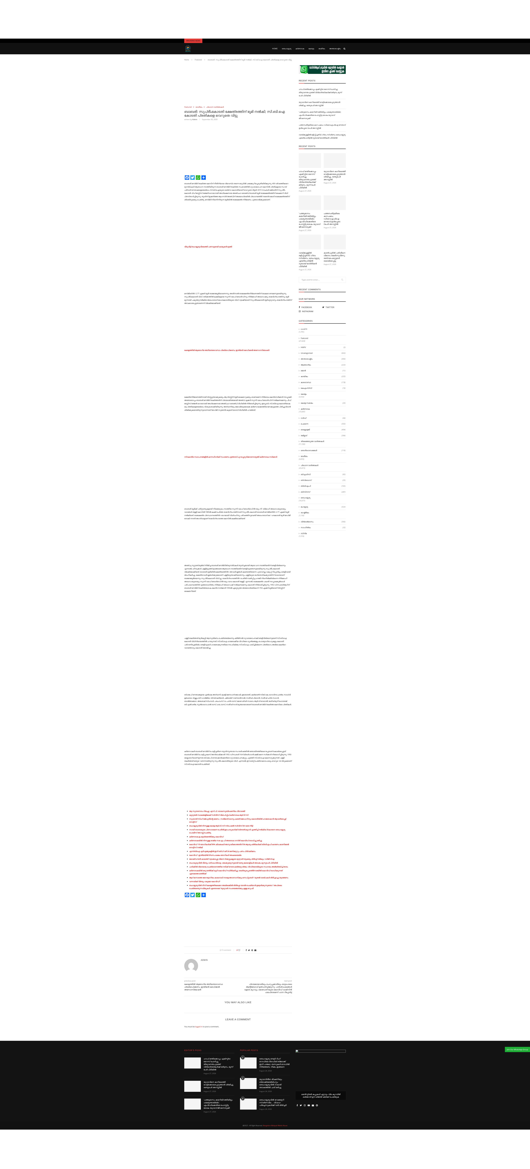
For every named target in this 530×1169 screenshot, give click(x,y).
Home (275, 49)
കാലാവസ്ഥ (323, 382)
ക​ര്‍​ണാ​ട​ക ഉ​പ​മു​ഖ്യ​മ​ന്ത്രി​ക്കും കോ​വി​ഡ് (206, 836)
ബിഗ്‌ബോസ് (323, 480)
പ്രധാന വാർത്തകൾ (215, 107)
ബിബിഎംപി (323, 486)
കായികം (323, 376)
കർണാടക (300, 49)
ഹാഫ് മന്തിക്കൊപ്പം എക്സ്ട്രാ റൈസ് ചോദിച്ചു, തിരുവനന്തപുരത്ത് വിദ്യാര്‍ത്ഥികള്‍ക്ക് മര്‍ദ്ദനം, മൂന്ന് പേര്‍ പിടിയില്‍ (320, 92)
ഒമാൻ (323, 370)
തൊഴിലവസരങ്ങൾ (323, 450)
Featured (198, 60)
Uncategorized (323, 353)
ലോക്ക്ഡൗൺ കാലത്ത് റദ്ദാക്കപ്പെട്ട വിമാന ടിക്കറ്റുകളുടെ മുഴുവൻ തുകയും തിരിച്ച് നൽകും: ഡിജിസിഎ (231, 859)
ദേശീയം (322, 49)
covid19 (304, 329)
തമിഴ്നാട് (323, 435)
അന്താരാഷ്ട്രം (335, 49)
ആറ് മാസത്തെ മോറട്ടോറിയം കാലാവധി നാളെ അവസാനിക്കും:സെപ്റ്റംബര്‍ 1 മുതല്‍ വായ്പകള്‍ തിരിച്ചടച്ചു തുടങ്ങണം (238, 877)
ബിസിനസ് (323, 492)
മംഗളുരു (323, 507)
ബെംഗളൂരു (286, 49)
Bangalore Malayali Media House (275, 1125)
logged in (198, 1026)
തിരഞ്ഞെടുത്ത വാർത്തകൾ (312, 441)
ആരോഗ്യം (323, 365)
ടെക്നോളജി (323, 429)
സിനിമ (304, 533)
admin (194, 119)
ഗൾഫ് (323, 418)
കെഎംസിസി (323, 388)
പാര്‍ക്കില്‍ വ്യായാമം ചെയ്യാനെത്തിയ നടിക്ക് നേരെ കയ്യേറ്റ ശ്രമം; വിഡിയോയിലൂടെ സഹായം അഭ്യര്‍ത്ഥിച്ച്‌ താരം (238, 866)
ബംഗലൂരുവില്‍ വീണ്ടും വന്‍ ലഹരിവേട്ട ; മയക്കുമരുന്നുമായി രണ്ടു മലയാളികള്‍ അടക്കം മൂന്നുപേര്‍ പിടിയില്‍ (233, 863)
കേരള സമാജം (323, 403)
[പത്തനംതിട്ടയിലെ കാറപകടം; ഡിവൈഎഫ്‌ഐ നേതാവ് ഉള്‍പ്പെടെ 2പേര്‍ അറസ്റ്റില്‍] (335, 202)
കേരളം (311, 49)
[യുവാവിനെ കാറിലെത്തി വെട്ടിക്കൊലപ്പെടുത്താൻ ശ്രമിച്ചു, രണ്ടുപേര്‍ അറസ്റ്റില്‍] (335, 160)
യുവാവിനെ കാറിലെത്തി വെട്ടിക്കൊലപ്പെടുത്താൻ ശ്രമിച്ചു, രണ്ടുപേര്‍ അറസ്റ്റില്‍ (335, 175)
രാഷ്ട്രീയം (305, 512)
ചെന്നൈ (323, 424)
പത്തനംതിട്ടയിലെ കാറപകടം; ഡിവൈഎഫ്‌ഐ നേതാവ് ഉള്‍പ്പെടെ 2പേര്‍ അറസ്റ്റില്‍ (332, 218)
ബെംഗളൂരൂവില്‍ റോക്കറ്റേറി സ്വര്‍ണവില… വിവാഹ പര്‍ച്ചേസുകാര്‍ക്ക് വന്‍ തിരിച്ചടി (273, 1102)
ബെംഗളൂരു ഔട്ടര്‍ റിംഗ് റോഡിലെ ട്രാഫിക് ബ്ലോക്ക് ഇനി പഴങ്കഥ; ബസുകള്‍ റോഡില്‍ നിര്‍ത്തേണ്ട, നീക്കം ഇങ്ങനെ (274, 1063)
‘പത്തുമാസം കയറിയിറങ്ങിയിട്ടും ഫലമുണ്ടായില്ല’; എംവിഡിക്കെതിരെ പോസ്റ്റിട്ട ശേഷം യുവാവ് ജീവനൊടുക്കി (320, 115)
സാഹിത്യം (323, 527)
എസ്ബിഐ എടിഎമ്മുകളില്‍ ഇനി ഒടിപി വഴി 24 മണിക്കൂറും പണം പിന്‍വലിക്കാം (222, 851)
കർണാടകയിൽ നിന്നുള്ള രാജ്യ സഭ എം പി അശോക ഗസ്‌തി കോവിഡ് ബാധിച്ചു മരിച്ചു (225, 840)
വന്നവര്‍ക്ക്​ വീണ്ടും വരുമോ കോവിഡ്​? (204, 881)
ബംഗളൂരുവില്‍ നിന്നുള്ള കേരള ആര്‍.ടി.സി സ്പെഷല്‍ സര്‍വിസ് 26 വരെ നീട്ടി (221, 826)
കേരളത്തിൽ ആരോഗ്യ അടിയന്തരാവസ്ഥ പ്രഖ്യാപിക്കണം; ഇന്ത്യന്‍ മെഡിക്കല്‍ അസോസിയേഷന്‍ (226, 350)
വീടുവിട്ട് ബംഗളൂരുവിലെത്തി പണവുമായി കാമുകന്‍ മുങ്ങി (208, 246)
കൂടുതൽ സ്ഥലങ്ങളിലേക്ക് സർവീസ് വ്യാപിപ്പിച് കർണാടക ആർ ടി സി (218, 815)
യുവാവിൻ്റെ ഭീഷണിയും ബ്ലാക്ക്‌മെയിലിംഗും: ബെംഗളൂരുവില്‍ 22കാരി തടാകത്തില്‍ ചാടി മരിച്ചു (270, 1083)
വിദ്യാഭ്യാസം (323, 521)
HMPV (323, 347)
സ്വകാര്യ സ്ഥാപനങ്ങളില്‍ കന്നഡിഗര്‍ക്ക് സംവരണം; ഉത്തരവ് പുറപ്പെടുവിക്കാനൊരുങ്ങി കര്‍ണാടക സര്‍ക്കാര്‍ (230, 457)
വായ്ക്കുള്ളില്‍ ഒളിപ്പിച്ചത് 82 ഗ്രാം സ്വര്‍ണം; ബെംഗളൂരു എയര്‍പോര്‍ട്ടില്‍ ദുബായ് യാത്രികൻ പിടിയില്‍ (309, 259)
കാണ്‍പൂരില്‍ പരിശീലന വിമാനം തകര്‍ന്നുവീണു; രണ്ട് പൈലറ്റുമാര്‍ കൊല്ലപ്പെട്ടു (334, 257)
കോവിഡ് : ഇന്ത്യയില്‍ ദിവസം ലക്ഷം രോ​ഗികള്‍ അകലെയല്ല (215, 855)
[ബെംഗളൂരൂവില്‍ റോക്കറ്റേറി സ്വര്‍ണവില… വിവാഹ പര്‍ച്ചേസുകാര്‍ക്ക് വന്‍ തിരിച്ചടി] (248, 1104)
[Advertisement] (265, 19)
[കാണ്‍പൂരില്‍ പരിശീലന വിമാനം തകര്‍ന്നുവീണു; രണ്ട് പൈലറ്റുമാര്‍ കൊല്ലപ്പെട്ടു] (335, 242)
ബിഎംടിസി (323, 474)
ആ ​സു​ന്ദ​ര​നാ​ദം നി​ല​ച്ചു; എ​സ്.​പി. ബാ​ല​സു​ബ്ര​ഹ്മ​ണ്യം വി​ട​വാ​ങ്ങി (217, 811)
